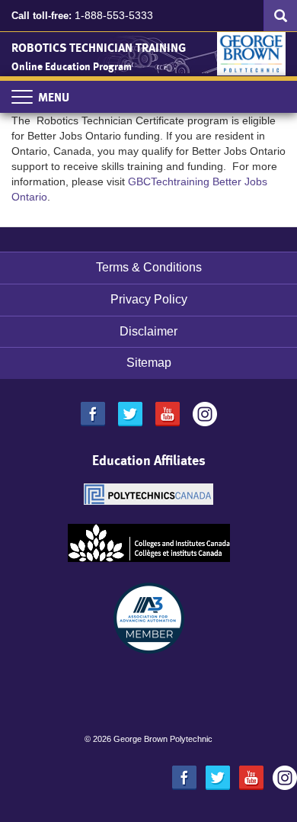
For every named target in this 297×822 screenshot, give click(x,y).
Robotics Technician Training (98, 47)
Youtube (167, 414)
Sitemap (148, 362)
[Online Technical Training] (251, 51)
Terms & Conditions (149, 267)
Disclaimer (148, 331)
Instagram (205, 414)
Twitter (130, 414)
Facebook (93, 414)
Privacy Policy (148, 299)
